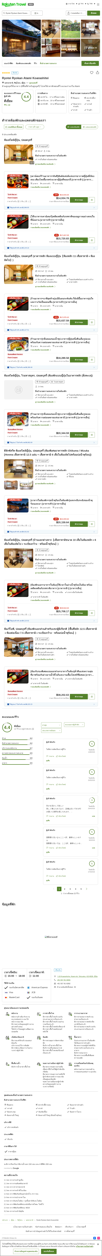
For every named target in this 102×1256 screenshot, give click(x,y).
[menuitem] (72, 3)
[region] (51, 1248)
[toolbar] (48, 13)
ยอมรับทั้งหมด (49, 1251)
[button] (14, 4)
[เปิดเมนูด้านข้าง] (98, 4)
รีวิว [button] (35, 63)
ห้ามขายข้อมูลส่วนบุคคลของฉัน (26, 1251)
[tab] (73, 127)
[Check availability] (92, 200)
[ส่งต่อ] (97, 72)
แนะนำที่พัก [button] (8, 63)
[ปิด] (98, 1244)
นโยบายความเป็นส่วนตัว (84, 1246)
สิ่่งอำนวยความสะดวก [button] (48, 63)
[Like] (91, 72)
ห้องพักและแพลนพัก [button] (23, 63)
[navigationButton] (53, 889)
